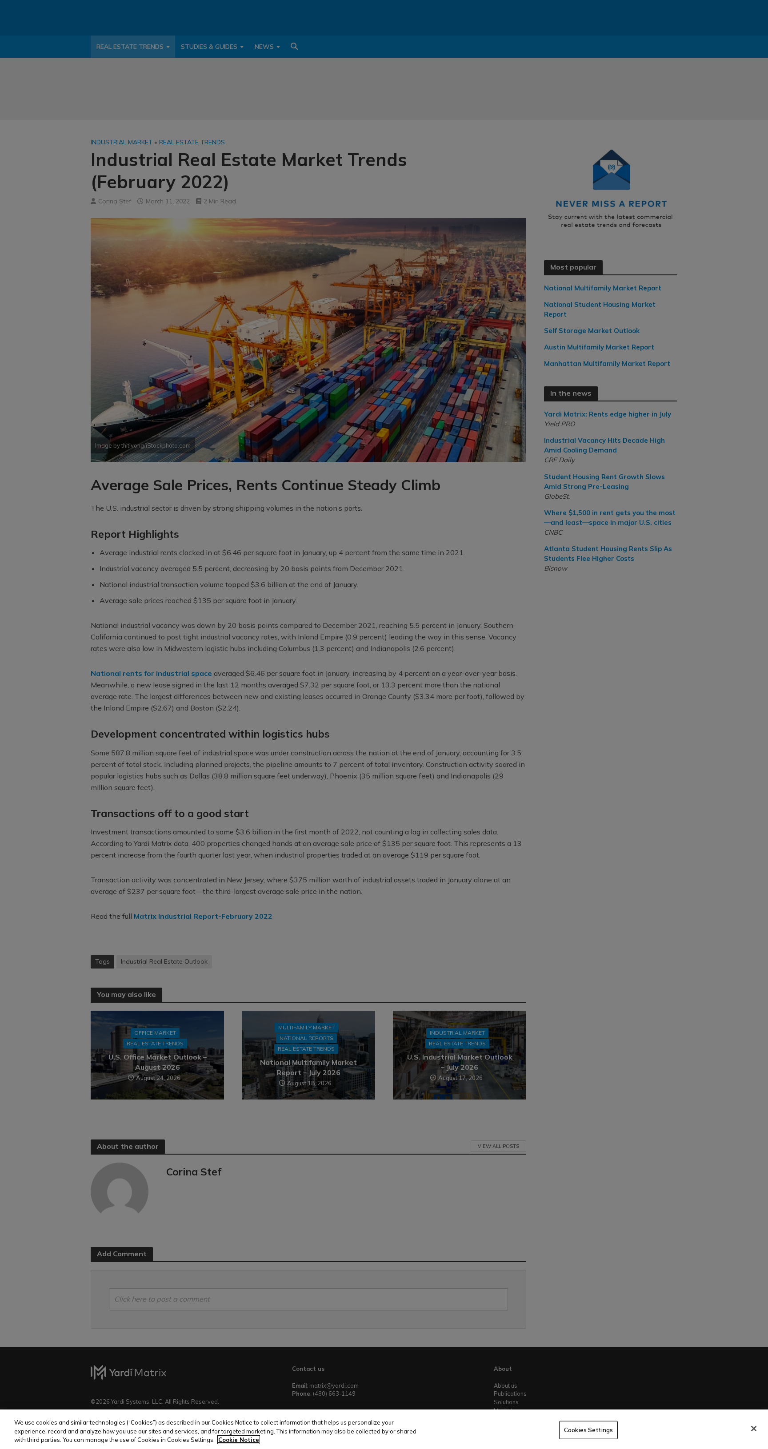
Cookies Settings (588, 1429)
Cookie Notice (238, 1439)
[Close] (754, 1428)
